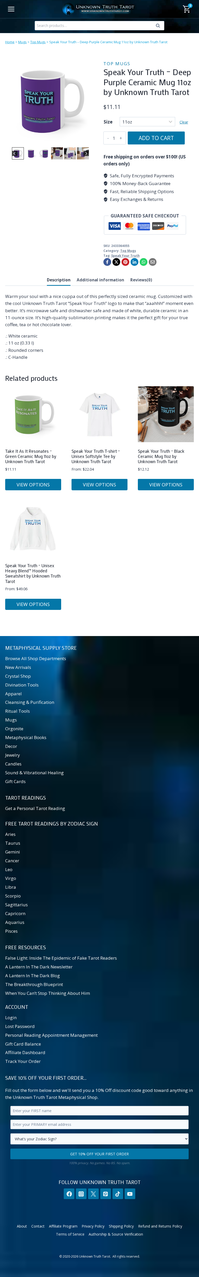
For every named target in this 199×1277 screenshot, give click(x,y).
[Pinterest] (125, 262)
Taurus (12, 843)
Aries (10, 834)
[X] (116, 262)
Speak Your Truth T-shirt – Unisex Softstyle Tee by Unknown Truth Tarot (96, 456)
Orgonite (14, 729)
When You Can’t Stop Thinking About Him (47, 993)
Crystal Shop (18, 676)
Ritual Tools (17, 711)
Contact (38, 1226)
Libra (10, 887)
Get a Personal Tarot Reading (35, 808)
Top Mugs (38, 42)
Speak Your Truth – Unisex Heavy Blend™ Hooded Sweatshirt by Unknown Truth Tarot (33, 573)
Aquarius (14, 922)
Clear (184, 122)
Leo (8, 869)
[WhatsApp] (143, 262)
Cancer (12, 861)
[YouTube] (130, 1193)
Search (159, 27)
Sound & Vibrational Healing (34, 773)
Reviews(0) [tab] (141, 279)
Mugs (22, 42)
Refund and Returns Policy (160, 1226)
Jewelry (12, 755)
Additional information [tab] (100, 279)
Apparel (13, 694)
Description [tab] (58, 279)
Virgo (10, 878)
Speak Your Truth (125, 255)
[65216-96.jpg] (50, 101)
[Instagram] (81, 1193)
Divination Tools (22, 685)
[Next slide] (86, 153)
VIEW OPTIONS (33, 484)
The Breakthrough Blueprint (34, 984)
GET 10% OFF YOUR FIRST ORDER (99, 1153)
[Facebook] (107, 262)
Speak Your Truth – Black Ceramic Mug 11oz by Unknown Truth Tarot (161, 456)
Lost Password (20, 1026)
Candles (13, 764)
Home (10, 42)
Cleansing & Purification (29, 702)
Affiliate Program (63, 1226)
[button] (18, 153)
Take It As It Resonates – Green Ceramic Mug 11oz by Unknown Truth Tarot (30, 456)
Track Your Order (23, 1061)
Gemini (12, 852)
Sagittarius (16, 905)
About (22, 1226)
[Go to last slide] (14, 153)
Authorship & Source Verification (116, 1234)
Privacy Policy (93, 1226)
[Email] (153, 262)
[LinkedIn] (134, 262)
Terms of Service (70, 1234)
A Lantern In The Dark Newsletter (39, 967)
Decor (11, 746)
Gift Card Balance (23, 1044)
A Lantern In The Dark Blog (32, 976)
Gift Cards (15, 781)
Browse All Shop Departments (35, 658)
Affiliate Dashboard (25, 1052)
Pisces (11, 931)
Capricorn (15, 913)
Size (108, 122)
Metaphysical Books (25, 737)
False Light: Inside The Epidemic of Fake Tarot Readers (61, 958)
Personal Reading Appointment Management (51, 1035)
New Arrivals (18, 667)
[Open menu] (11, 9)
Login (11, 1017)
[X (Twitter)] (93, 1193)
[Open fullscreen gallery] (90, 141)
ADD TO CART (156, 138)
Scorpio (13, 896)
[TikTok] (117, 1193)
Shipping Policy (121, 1226)
